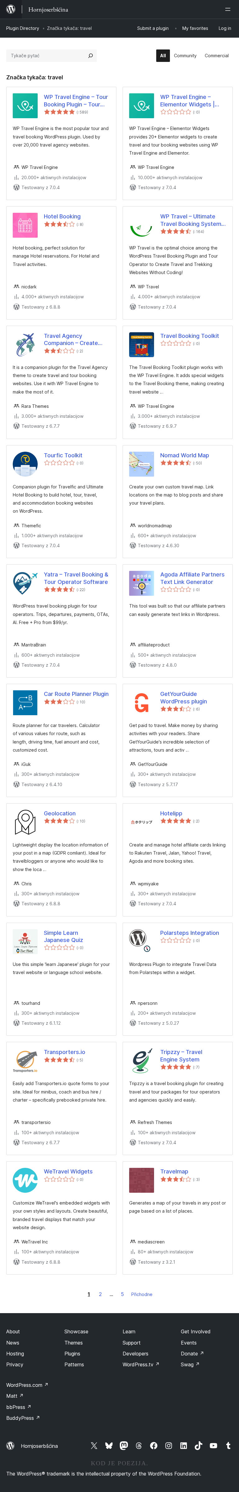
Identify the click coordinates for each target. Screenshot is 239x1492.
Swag (190, 1364)
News (12, 1343)
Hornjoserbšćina (39, 1446)
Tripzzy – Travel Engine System (181, 1055)
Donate (192, 1353)
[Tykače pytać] (90, 55)
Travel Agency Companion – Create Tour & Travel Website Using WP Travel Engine (75, 340)
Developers (135, 1353)
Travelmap (174, 1171)
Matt (15, 1396)
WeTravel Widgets (68, 1171)
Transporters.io (64, 1052)
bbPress (18, 1407)
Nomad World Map (184, 455)
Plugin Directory (22, 28)
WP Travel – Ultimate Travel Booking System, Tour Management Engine (191, 220)
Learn (129, 1331)
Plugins (72, 1353)
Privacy (14, 1364)
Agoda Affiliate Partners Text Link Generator (192, 578)
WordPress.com (27, 1385)
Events (189, 1343)
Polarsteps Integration (189, 933)
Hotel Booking (62, 216)
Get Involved (196, 1331)
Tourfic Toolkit (63, 455)
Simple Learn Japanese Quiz (63, 936)
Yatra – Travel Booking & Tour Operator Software (76, 578)
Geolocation (60, 813)
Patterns (74, 1364)
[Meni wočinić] (229, 9)
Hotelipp (171, 813)
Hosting (15, 1353)
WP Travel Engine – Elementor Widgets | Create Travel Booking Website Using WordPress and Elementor (189, 101)
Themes (73, 1343)
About (13, 1331)
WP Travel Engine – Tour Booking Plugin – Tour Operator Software (76, 101)
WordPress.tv (141, 1364)
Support (132, 1343)
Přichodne (141, 1294)
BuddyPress (23, 1418)
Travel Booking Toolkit (189, 336)
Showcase (76, 1331)
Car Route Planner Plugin (76, 694)
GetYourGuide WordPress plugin (183, 697)
